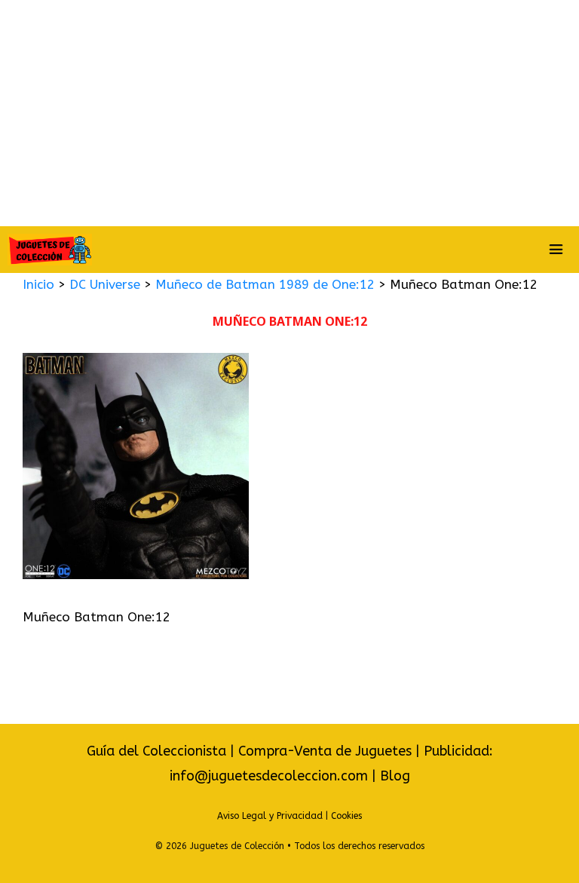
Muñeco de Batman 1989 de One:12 (265, 284)
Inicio (38, 284)
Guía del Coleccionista (156, 751)
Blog (395, 776)
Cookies (346, 816)
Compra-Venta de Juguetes (325, 751)
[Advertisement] (289, 113)
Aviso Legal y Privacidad (270, 816)
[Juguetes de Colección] (50, 249)
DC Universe (104, 284)
